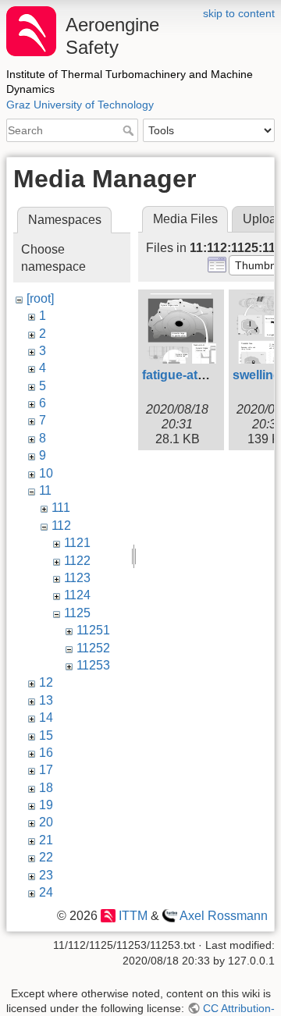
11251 (93, 630)
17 (46, 769)
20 (46, 822)
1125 (77, 613)
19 (46, 805)
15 (46, 735)
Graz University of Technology (80, 104)
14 (46, 717)
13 (46, 700)
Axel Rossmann (224, 915)
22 (46, 857)
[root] (40, 298)
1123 (77, 577)
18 (46, 787)
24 (46, 892)
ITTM (133, 915)
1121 (77, 542)
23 (46, 875)
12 (46, 682)
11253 (93, 665)
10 (46, 473)
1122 (77, 560)
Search (130, 130)
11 (45, 490)
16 (46, 752)
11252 (93, 648)
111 (61, 507)
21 (46, 840)
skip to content (239, 13)
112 (61, 525)
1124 (77, 595)
